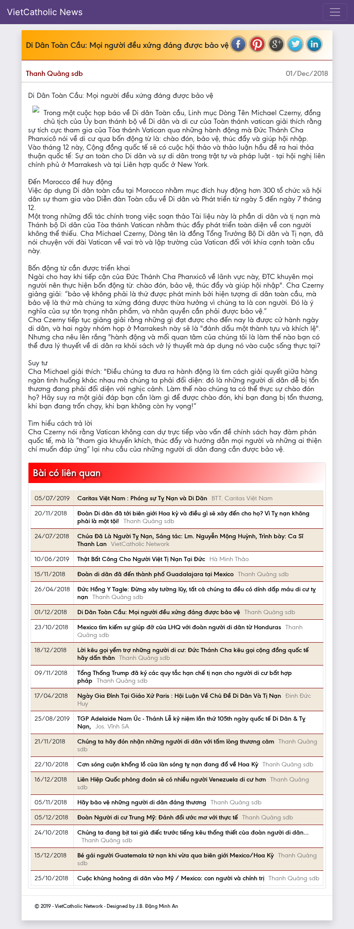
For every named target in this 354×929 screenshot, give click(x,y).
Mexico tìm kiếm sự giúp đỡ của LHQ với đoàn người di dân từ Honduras (179, 627)
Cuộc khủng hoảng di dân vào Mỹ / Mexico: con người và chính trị (170, 878)
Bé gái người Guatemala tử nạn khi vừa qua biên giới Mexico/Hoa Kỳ (175, 855)
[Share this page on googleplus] (276, 44)
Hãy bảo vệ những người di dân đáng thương (141, 802)
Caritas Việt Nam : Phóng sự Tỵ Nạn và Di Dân (142, 498)
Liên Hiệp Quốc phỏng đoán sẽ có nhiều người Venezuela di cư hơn (171, 779)
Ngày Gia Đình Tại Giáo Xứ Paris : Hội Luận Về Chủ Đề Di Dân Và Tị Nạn (179, 696)
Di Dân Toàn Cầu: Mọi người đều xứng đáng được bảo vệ (158, 612)
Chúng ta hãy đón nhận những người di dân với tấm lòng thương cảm (175, 741)
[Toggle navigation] (335, 12)
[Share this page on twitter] (295, 44)
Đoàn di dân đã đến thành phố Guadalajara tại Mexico (155, 574)
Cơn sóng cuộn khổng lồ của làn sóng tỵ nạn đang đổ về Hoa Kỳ (167, 764)
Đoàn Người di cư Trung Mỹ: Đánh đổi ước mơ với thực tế (157, 817)
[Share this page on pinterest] (257, 44)
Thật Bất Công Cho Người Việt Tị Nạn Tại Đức (141, 559)
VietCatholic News (44, 12)
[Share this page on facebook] (238, 44)
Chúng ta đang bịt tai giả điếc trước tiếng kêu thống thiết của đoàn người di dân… (193, 832)
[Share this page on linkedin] (314, 44)
